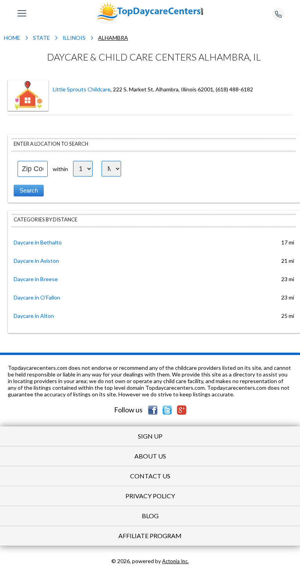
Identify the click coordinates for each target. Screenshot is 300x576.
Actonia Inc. (175, 561)
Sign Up (150, 436)
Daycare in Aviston (36, 260)
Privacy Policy (150, 495)
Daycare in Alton (34, 315)
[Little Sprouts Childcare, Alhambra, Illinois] (28, 94)
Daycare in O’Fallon (37, 297)
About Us (150, 456)
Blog (150, 515)
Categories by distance (45, 219)
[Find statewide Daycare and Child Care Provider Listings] (150, 12)
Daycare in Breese (36, 279)
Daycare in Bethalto (38, 242)
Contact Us (150, 476)
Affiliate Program (150, 535)
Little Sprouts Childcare (82, 89)
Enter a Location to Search (51, 144)
